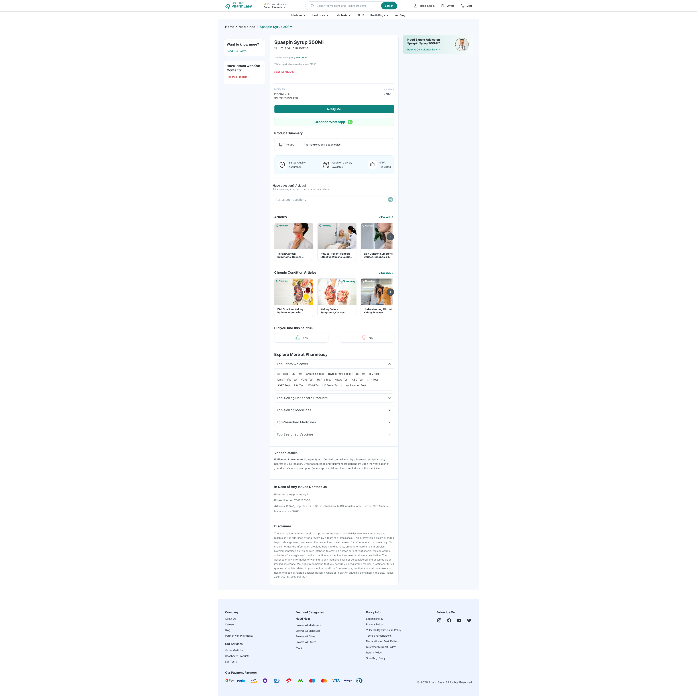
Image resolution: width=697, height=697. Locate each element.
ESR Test (297, 373)
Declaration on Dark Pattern (382, 641)
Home (229, 27)
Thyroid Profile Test (339, 373)
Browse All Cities (305, 636)
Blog (227, 629)
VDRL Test (307, 379)
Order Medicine (234, 650)
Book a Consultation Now (422, 49)
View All (385, 217)
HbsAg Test (341, 379)
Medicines (247, 27)
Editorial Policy (374, 618)
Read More (301, 57)
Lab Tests (341, 15)
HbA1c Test (324, 379)
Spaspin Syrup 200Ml (276, 27)
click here (280, 577)
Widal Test (314, 385)
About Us (230, 618)
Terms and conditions (379, 635)
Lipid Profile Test (287, 379)
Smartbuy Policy (376, 658)
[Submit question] (390, 199)
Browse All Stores (306, 641)
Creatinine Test (315, 373)
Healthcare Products (237, 655)
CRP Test (372, 379)
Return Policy (374, 652)
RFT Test (282, 373)
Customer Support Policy (381, 646)
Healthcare (318, 15)
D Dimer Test (332, 385)
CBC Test (357, 379)
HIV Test (374, 373)
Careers (229, 624)
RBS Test (359, 373)
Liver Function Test (354, 385)
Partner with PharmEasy (239, 635)
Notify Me (334, 109)
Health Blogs (377, 15)
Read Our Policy (236, 50)
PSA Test (299, 385)
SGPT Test (283, 385)
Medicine (296, 15)
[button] (351, 5)
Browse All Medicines (308, 625)
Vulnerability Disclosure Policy (383, 629)
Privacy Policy (374, 624)
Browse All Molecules (308, 630)
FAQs (299, 647)
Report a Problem (237, 76)
